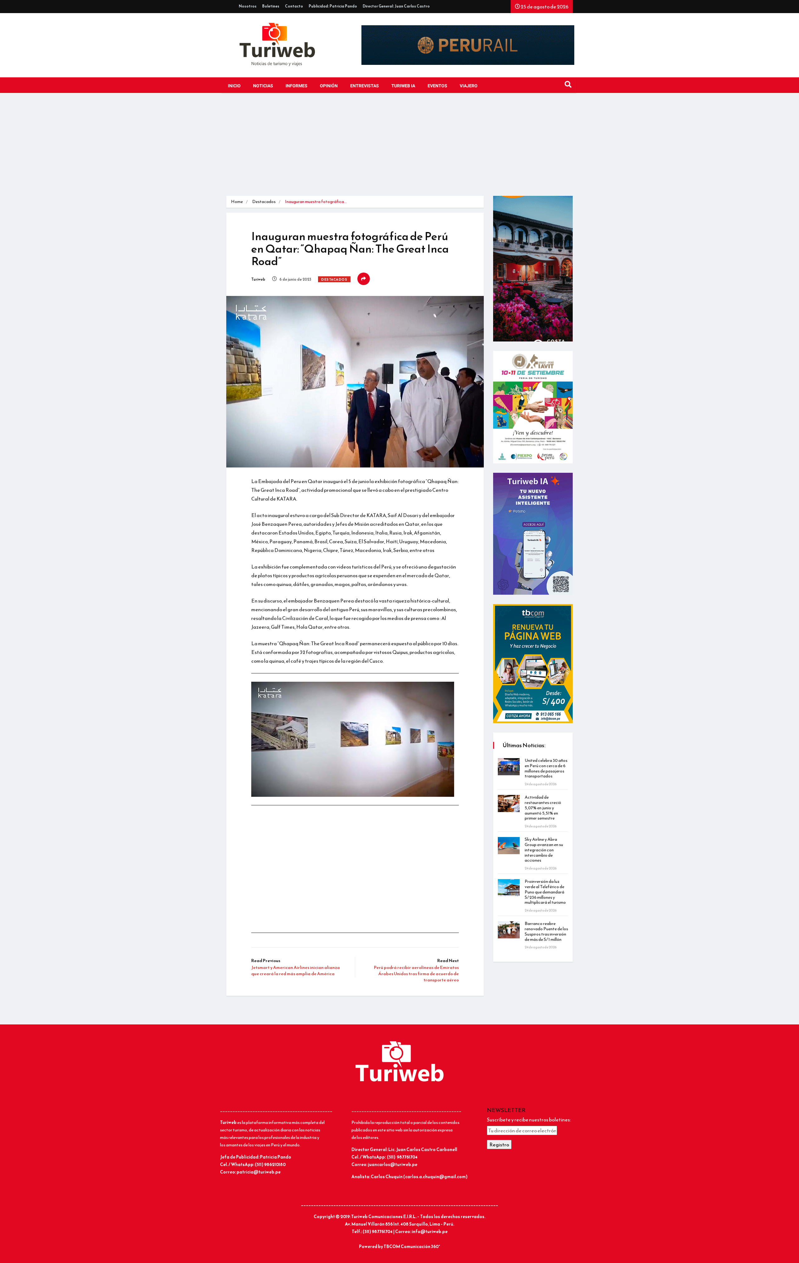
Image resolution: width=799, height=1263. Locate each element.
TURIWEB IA (403, 86)
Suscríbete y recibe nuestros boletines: (529, 1119)
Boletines (270, 6)
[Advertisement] (399, 149)
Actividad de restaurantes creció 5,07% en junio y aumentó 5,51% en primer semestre (543, 807)
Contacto (294, 6)
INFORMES (296, 86)
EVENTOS (437, 86)
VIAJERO (469, 86)
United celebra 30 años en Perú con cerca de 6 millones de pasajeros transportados (546, 768)
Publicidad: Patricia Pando (333, 6)
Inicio (234, 86)
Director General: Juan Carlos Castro (396, 6)
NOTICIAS (263, 86)
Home (237, 201)
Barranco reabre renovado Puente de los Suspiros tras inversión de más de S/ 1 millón (546, 931)
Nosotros (248, 6)
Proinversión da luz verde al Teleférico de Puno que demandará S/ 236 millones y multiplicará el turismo (545, 892)
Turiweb (258, 279)
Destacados (264, 201)
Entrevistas (364, 86)
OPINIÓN (329, 86)
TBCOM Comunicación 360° (412, 1246)
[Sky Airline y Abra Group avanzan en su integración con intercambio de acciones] (509, 845)
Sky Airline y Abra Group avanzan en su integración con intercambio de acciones (544, 850)
